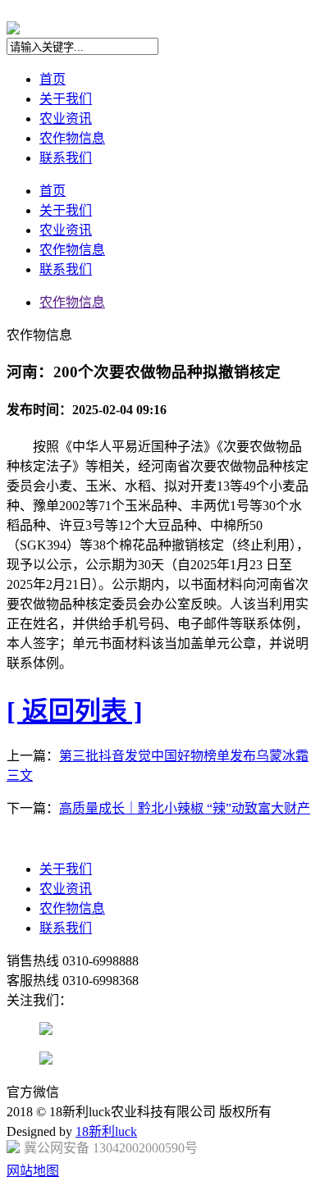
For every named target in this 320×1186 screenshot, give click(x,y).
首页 (52, 79)
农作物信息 (72, 138)
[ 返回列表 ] (75, 711)
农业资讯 (65, 118)
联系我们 (65, 158)
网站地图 (33, 1171)
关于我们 (65, 99)
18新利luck (106, 1131)
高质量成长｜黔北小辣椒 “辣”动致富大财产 (184, 808)
